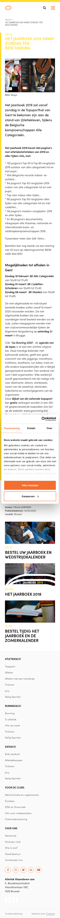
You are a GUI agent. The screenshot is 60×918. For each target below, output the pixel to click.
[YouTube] (39, 870)
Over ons (11, 828)
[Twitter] (23, 870)
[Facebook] (8, 870)
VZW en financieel (15, 807)
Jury (7, 690)
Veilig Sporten (13, 696)
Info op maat (12, 725)
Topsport (10, 666)
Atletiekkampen (13, 760)
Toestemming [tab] (12, 428)
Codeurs (50, 913)
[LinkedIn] (31, 870)
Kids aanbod (12, 754)
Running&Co (13, 706)
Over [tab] (49, 428)
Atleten (9, 672)
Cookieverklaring (13, 913)
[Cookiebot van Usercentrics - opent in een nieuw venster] (42, 419)
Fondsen (10, 801)
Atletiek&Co (13, 659)
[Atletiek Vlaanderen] (8, 8)
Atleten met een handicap (19, 678)
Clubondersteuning (16, 819)
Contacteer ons (14, 860)
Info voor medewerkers (18, 813)
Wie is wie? (11, 847)
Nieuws (8, 19)
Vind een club (12, 841)
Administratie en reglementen (22, 794)
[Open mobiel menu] (53, 8)
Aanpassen (28, 496)
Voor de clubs (14, 787)
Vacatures (10, 835)
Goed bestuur (13, 854)
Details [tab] (31, 428)
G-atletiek (10, 719)
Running (10, 713)
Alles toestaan (30, 485)
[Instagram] (16, 870)
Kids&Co (10, 746)
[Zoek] (44, 7)
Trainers (9, 684)
